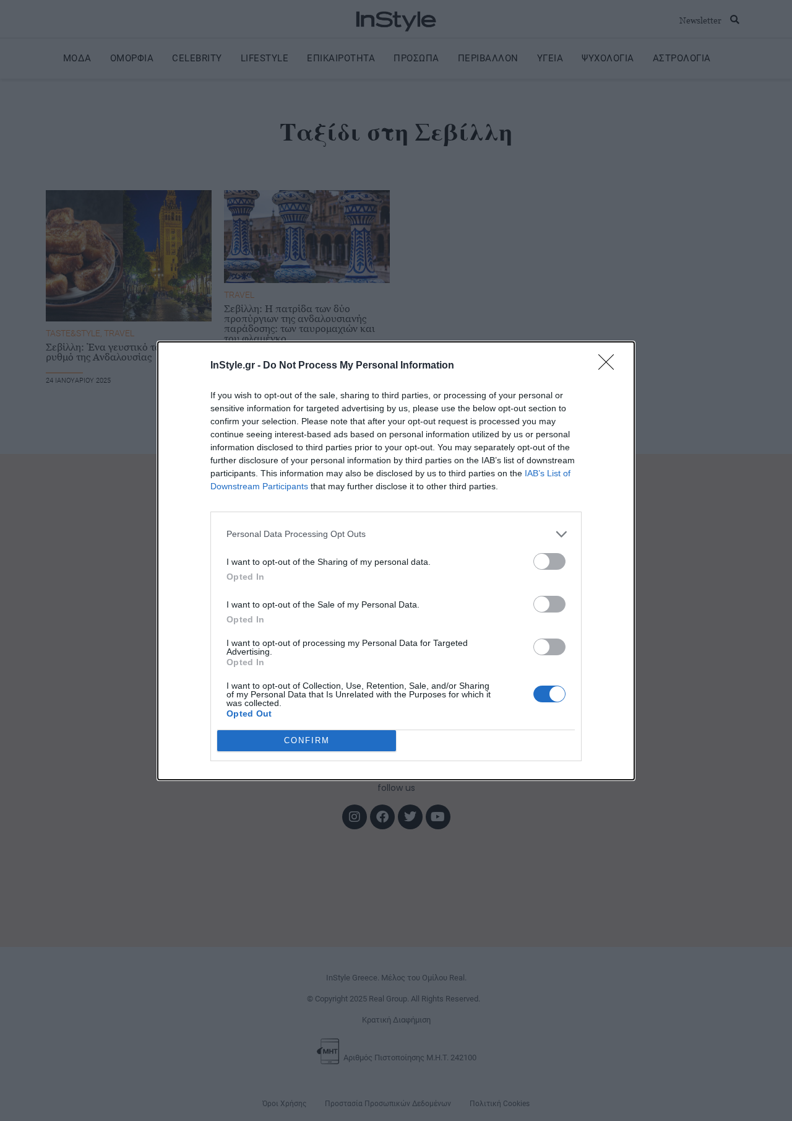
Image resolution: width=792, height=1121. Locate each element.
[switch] (549, 561)
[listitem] (396, 534)
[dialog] (396, 561)
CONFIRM (307, 740)
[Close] (610, 366)
